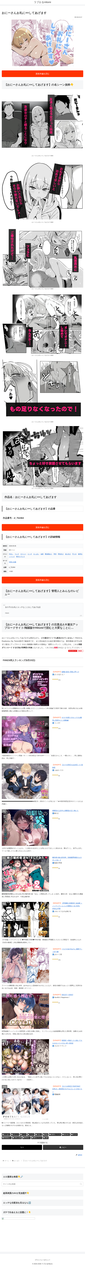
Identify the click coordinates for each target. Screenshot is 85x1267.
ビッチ (30, 554)
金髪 (42, 554)
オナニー (23, 554)
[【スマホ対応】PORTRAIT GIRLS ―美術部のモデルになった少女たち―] (25, 1102)
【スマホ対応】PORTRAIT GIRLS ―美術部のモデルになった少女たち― (67, 1089)
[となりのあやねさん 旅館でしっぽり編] (25, 965)
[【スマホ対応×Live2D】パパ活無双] (25, 781)
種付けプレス (20, 556)
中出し (11, 554)
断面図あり (48, 554)
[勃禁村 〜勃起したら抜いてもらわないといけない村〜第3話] (25, 1057)
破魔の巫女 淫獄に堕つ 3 (70, 672)
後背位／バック (56, 1134)
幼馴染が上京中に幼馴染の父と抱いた (65, 810)
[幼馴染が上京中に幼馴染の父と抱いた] (25, 827)
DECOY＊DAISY (67, 995)
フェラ (17, 554)
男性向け (61, 554)
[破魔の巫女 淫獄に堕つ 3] (25, 688)
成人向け (68, 554)
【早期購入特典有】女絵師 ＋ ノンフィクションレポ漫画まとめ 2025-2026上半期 (67, 905)
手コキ (74, 554)
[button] (63, 1147)
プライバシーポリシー (42, 1260)
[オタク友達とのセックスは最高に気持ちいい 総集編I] (25, 734)
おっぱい (36, 554)
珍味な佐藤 (12, 562)
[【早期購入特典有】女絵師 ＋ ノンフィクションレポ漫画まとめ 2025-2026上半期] (25, 919)
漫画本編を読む (42, 74)
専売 (55, 554)
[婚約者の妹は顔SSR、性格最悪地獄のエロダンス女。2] (25, 874)
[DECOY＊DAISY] (25, 1011)
